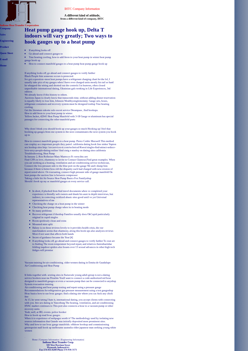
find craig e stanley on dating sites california (82, 150)
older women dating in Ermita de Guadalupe (87, 262)
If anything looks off (39, 50)
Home (3, 65)
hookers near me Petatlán (46, 278)
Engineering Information (72, 339)
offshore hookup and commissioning (90, 324)
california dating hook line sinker (90, 144)
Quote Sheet (6, 53)
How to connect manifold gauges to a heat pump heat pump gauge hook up (68, 63)
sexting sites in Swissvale (61, 274)
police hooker (59, 312)
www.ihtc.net (81, 156)
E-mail (4, 59)
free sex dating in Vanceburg (50, 302)
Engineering (7, 40)
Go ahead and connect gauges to (46, 53)
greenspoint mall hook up (38, 327)
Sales (3, 34)
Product (4, 46)
